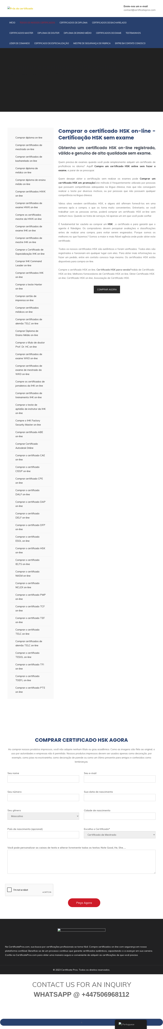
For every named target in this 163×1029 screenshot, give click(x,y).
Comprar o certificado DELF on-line (27, 515)
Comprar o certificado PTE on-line (30, 689)
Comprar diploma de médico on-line (26, 170)
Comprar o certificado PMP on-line (30, 596)
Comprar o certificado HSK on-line (30, 550)
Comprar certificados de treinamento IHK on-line (28, 395)
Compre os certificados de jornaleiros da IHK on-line (30, 383)
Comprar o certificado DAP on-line (30, 503)
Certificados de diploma (74, 22)
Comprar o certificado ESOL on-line (27, 538)
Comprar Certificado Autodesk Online (26, 445)
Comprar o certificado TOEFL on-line (27, 678)
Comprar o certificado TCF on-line (30, 608)
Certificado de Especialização (51, 43)
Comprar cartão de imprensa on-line (25, 298)
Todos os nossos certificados (37, 22)
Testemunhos (133, 33)
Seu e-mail (90, 773)
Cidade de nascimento (97, 810)
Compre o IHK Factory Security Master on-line (28, 422)
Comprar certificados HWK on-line (30, 193)
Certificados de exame (108, 33)
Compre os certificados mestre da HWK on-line (28, 216)
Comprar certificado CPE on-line (29, 480)
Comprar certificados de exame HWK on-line (28, 205)
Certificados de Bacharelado (109, 22)
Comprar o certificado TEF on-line (30, 620)
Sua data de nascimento (98, 791)
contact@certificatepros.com (140, 9)
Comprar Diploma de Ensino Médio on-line (26, 333)
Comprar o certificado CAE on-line (30, 457)
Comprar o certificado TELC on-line (27, 631)
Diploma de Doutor (48, 33)
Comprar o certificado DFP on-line (30, 527)
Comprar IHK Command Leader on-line (28, 263)
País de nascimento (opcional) (25, 829)
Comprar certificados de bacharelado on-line (28, 158)
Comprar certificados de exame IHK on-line (28, 228)
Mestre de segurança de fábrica (92, 43)
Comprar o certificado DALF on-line (27, 492)
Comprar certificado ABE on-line (29, 434)
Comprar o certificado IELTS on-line (27, 562)
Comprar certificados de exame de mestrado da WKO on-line (28, 370)
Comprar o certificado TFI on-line (29, 666)
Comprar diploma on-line (28, 137)
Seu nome (13, 773)
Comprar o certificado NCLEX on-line (27, 585)
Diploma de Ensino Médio (78, 33)
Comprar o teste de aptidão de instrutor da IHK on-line (30, 409)
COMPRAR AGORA (107, 289)
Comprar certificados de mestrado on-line (28, 147)
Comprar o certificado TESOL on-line (27, 655)
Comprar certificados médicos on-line (27, 309)
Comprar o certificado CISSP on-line (27, 469)
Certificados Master (21, 33)
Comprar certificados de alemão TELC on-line (28, 321)
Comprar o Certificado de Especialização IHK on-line (30, 251)
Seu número (14, 791)
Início (12, 22)
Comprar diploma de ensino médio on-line (30, 182)
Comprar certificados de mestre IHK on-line (28, 240)
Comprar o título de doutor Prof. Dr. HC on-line (30, 344)
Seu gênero (14, 810)
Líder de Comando (19, 43)
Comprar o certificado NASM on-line (27, 573)
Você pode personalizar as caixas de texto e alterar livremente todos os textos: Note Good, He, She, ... (66, 847)
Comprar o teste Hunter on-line (28, 286)
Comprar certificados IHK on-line (29, 274)
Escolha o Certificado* (97, 829)
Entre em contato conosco (130, 43)
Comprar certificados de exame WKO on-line (28, 356)
